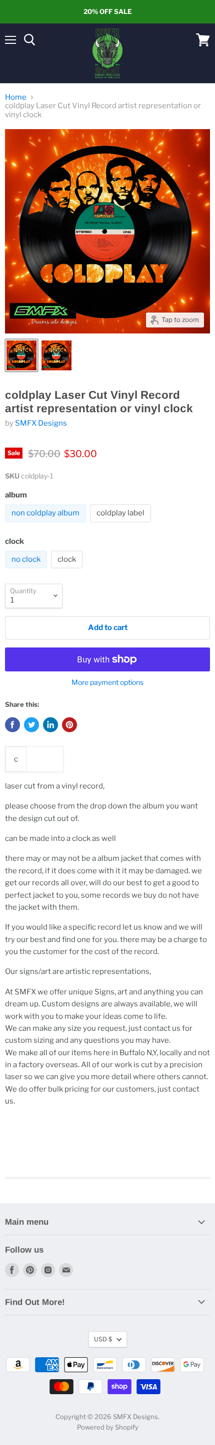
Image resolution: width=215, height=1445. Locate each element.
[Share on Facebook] (12, 724)
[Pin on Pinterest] (69, 724)
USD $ (103, 1339)
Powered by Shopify (107, 1427)
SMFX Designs (41, 423)
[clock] (68, 570)
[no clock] (27, 570)
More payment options (108, 682)
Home (15, 97)
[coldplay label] (122, 524)
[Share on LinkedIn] (50, 724)
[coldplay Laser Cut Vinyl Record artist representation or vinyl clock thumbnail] (22, 355)
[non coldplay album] (46, 524)
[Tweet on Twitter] (31, 724)
